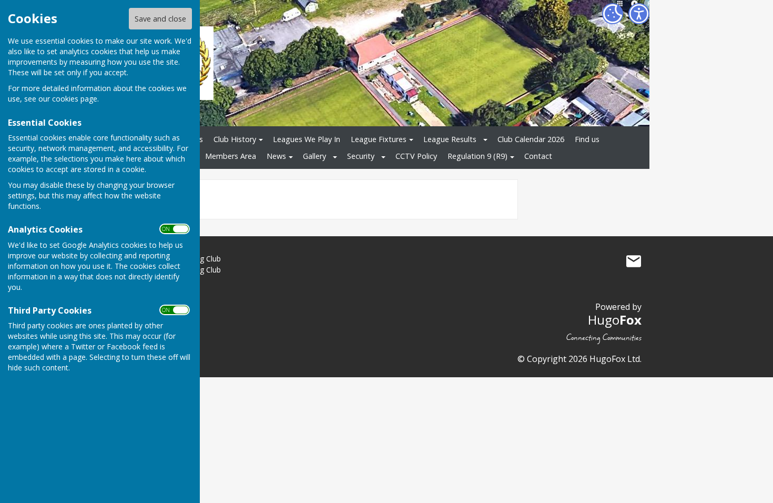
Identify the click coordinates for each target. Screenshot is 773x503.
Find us (587, 139)
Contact (538, 156)
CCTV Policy (416, 156)
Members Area (230, 156)
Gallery (314, 156)
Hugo (615, 319)
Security (360, 156)
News (276, 156)
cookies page (74, 99)
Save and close (160, 19)
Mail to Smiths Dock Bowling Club (634, 261)
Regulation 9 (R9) (477, 156)
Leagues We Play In (306, 139)
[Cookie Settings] (612, 13)
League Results (449, 139)
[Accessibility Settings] (638, 13)
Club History (234, 139)
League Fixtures (378, 139)
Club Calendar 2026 (530, 139)
